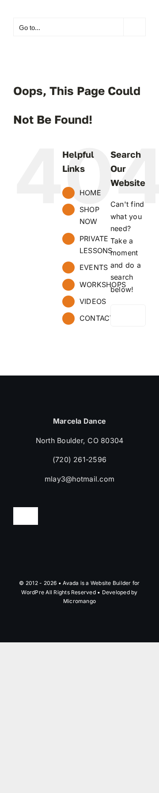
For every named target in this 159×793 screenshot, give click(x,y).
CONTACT (97, 318)
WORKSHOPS (103, 284)
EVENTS (94, 267)
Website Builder (111, 583)
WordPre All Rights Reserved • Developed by (79, 592)
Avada (71, 583)
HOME (90, 192)
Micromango (79, 601)
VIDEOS (93, 301)
